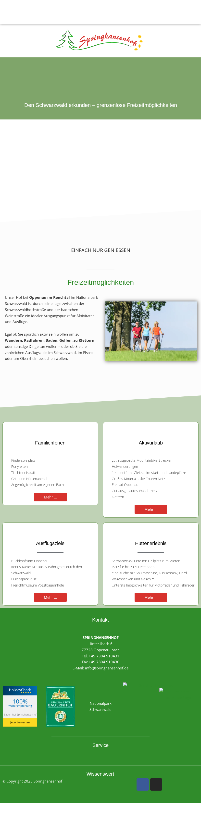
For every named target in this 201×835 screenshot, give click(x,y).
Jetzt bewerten (20, 722)
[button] (100, 12)
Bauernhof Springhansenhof (20, 714)
